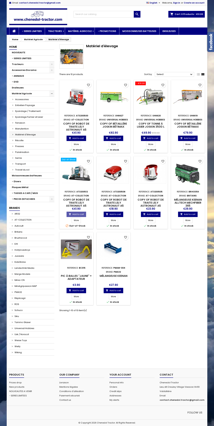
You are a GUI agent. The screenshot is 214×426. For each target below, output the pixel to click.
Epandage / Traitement (28, 111)
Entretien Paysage (25, 105)
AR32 (17, 213)
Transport (20, 163)
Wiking (18, 352)
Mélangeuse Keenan (113, 276)
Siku (16, 316)
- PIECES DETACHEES (23, 199)
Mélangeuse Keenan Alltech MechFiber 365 (188, 203)
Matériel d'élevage (25, 134)
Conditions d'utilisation (71, 391)
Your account (120, 375)
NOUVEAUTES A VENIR (20, 391)
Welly (17, 346)
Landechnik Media (24, 268)
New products (16, 386)
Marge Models (22, 274)
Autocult (18, 225)
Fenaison (20, 122)
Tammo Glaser (22, 322)
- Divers (16, 181)
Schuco (18, 310)
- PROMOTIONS (107, 31)
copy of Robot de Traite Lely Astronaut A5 (76, 127)
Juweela (19, 256)
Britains (18, 231)
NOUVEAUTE (18, 52)
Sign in (176, 2)
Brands (14, 208)
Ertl (16, 243)
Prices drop (15, 382)
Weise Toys (20, 340)
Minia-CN (19, 280)
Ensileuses (169, 31)
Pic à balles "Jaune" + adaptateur (76, 277)
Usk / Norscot (21, 334)
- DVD (15, 81)
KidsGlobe (20, 262)
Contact (166, 375)
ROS (16, 304)
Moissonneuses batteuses (139, 31)
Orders (113, 386)
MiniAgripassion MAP (25, 286)
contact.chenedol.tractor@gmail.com (40, 2)
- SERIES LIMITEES (32, 31)
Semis (18, 158)
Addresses (115, 395)
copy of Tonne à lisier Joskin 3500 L (151, 125)
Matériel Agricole (80, 31)
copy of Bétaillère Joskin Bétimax (113, 125)
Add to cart (76, 138)
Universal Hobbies (24, 328)
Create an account (194, 2)
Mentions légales (68, 386)
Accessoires (22, 99)
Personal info (117, 382)
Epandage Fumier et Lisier (29, 117)
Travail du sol (22, 169)
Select (175, 75)
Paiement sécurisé (69, 395)
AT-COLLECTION (22, 219)
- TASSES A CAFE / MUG (25, 193)
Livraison (64, 382)
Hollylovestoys (22, 250)
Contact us (65, 400)
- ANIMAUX (18, 76)
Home (13, 47)
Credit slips (116, 391)
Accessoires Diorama (24, 70)
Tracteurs (55, 31)
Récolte (19, 140)
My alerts (114, 400)
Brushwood (20, 237)
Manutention (22, 128)
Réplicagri (20, 298)
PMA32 (18, 292)
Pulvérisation (22, 152)
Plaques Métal (20, 187)
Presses (19, 146)
